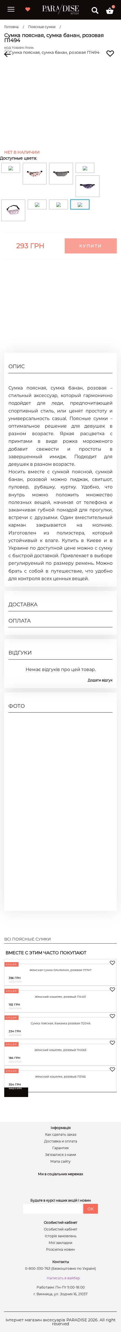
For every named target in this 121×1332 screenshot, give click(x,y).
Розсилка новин (60, 1249)
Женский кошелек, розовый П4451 (60, 997)
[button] (109, 10)
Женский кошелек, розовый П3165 (60, 1076)
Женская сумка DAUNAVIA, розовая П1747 (60, 970)
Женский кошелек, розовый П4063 (60, 1050)
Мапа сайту (60, 1161)
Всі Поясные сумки (27, 939)
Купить (101, 978)
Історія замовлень (61, 1236)
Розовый (103, 339)
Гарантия (60, 1148)
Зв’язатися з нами (60, 1154)
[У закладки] (112, 963)
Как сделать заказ (60, 1134)
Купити (90, 245)
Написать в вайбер (63, 1278)
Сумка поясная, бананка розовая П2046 (60, 1023)
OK (91, 1208)
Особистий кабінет (60, 1229)
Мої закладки (60, 1243)
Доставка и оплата (60, 1141)
